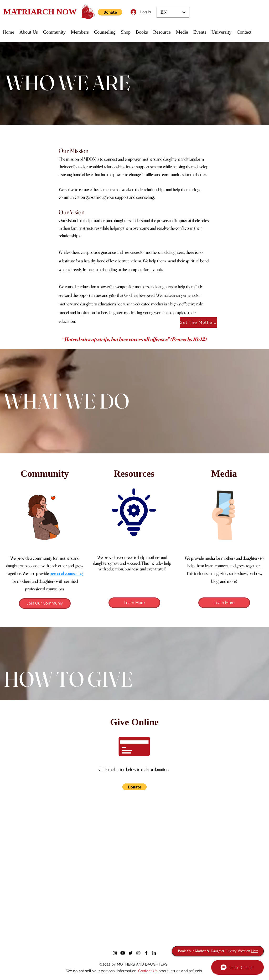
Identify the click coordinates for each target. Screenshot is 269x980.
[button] (239, 454)
